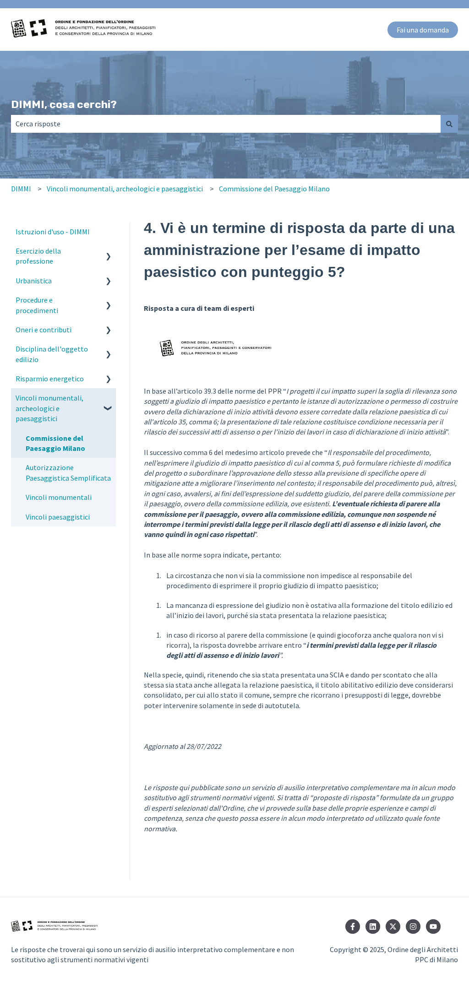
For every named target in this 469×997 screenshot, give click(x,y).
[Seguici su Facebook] (352, 926)
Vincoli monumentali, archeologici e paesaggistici (125, 188)
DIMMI (21, 188)
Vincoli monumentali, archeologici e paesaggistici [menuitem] (49, 408)
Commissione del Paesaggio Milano (274, 188)
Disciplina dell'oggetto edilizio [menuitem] (52, 353)
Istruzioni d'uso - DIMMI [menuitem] (53, 231)
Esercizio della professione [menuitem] (38, 256)
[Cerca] (449, 123)
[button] (108, 251)
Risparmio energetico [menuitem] (50, 378)
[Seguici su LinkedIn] (372, 926)
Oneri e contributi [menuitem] (43, 329)
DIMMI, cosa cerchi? (64, 104)
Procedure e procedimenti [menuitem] (37, 304)
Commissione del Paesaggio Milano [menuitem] (55, 443)
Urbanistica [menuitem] (34, 280)
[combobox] (226, 123)
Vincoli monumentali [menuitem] (59, 497)
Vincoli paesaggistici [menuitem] (58, 516)
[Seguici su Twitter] (393, 926)
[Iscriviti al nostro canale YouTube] (433, 926)
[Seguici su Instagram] (413, 926)
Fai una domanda (423, 29)
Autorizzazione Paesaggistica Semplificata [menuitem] (68, 472)
